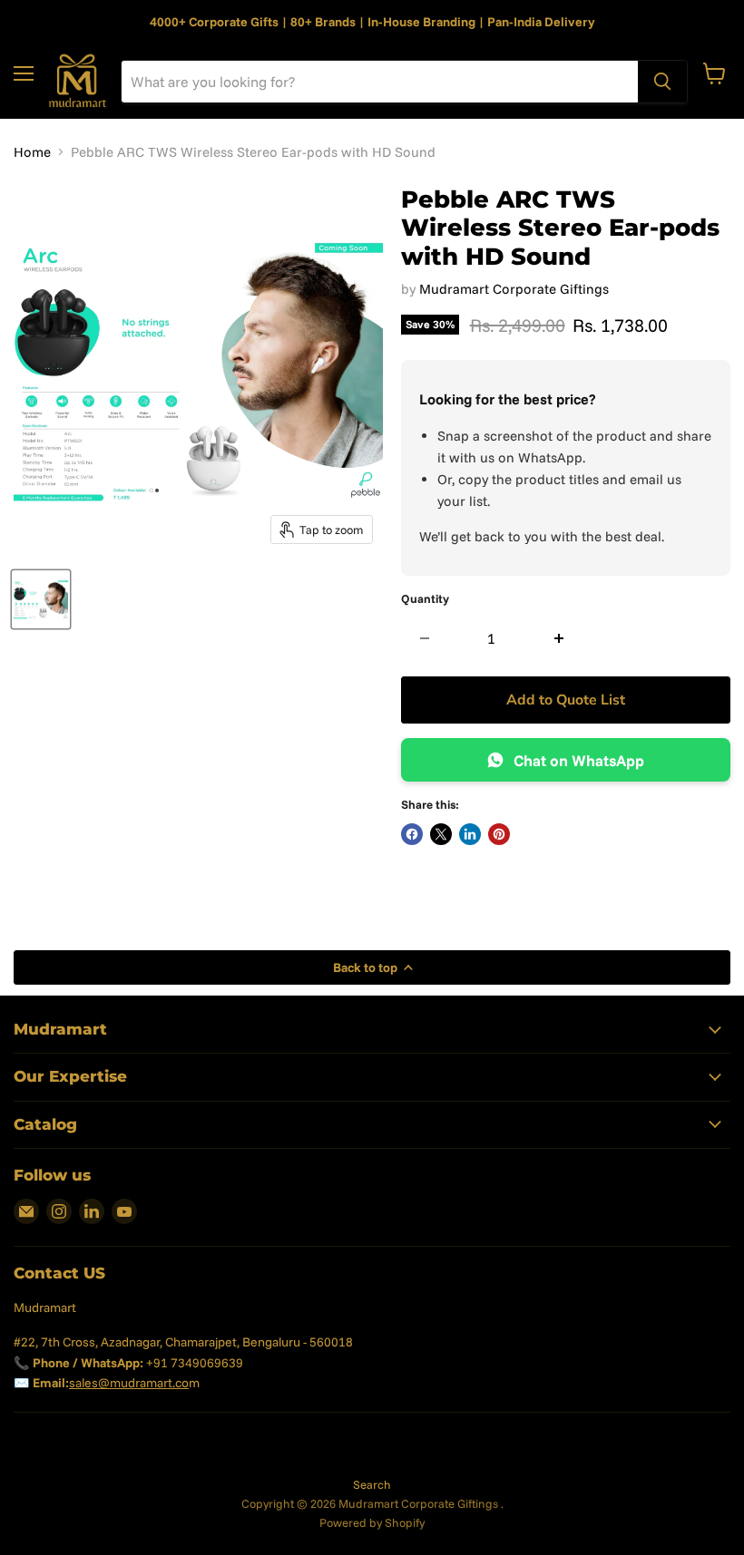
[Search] (662, 81)
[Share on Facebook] (412, 834)
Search (372, 1484)
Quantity (425, 599)
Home (32, 152)
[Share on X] (441, 834)
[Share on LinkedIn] (470, 834)
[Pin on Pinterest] (499, 834)
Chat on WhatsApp (579, 760)
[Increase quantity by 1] (559, 638)
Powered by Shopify (372, 1522)
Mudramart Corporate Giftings (514, 288)
